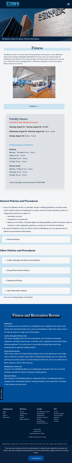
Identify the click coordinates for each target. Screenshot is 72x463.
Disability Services (42, 423)
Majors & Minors (24, 419)
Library (22, 411)
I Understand (36, 458)
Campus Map (40, 413)
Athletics (56, 417)
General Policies (13, 239)
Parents (56, 419)
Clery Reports (41, 421)
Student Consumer (42, 417)
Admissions (6, 417)
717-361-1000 (37, 429)
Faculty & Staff (58, 415)
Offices (22, 415)
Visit (4, 413)
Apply (4, 411)
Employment (40, 415)
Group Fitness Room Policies (18, 270)
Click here (7, 297)
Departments (24, 413)
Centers (22, 417)
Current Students (59, 413)
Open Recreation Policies (17, 291)
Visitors (56, 421)
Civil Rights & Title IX (43, 411)
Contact (34, 106)
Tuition (5, 415)
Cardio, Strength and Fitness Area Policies (23, 260)
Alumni (56, 411)
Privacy (39, 419)
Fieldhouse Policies (14, 280)
